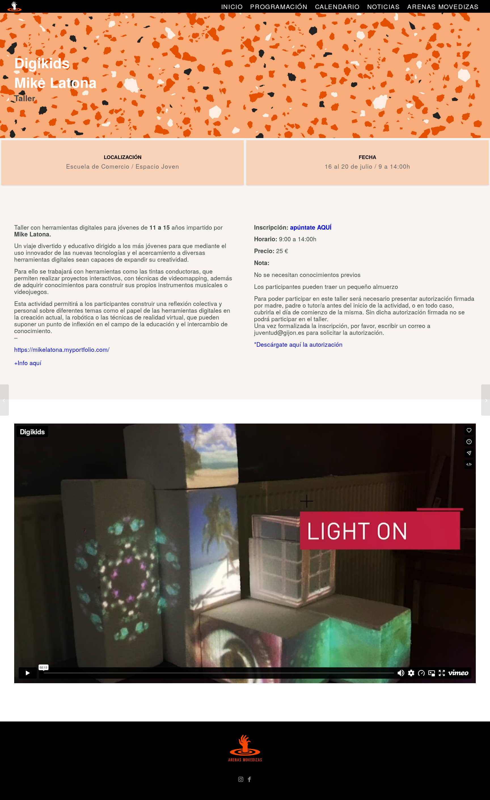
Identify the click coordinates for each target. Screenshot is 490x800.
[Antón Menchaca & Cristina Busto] (4, 400)
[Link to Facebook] (249, 778)
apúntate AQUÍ (310, 227)
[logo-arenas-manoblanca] (14, 6)
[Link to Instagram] (240, 778)
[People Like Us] (485, 400)
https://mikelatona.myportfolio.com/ (61, 349)
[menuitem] (232, 6)
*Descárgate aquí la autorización (298, 344)
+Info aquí (27, 362)
